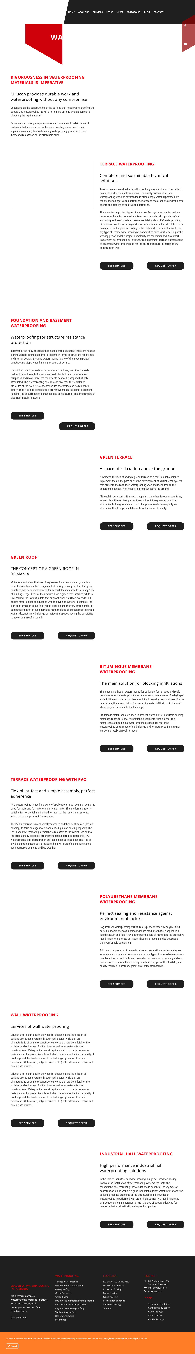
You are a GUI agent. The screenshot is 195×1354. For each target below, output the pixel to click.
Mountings (60, 1319)
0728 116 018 (155, 1291)
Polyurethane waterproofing (69, 1308)
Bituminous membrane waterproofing (74, 1300)
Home (71, 12)
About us (83, 12)
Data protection (19, 1317)
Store (109, 12)
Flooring (110, 1276)
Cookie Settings (156, 1319)
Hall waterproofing (64, 1315)
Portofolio (133, 12)
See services (116, 265)
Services (98, 12)
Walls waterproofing (65, 1312)
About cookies (155, 1315)
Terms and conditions (159, 1304)
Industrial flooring (112, 1289)
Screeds (107, 1308)
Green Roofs (61, 1296)
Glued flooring (110, 1296)
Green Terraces (63, 1293)
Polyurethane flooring (114, 1300)
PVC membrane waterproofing (70, 1304)
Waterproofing (67, 1276)
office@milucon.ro (157, 1287)
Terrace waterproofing (66, 1281)
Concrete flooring (112, 1304)
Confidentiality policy (159, 1307)
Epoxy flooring (110, 1293)
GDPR (148, 1298)
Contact (158, 12)
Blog (147, 12)
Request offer (165, 265)
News (120, 12)
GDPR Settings (155, 1311)
